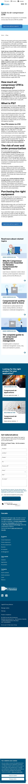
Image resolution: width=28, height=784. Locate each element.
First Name (4, 448)
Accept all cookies (13, 775)
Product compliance (6, 614)
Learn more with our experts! (11, 26)
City (3, 461)
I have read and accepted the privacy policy (13, 494)
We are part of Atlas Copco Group (9, 625)
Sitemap (3, 611)
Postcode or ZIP (5, 465)
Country (4, 470)
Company (4, 457)
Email (3, 474)
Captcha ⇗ (17, 505)
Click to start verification (12, 504)
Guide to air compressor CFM (12, 13)
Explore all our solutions (10, 421)
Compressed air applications (10, 391)
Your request (4, 478)
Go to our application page (10, 395)
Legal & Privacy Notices (7, 604)
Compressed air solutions (10, 417)
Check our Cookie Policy (16, 772)
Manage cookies (5, 608)
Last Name (4, 452)
